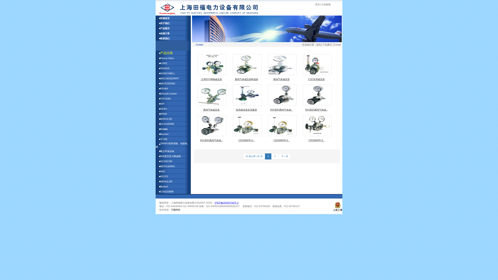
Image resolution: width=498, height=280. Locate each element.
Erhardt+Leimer (168, 93)
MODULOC (166, 119)
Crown (163, 129)
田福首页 (165, 18)
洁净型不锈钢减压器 (211, 79)
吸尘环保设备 (167, 151)
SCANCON (166, 161)
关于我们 (165, 23)
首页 (317, 4)
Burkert (164, 186)
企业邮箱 (326, 4)
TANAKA (164, 68)
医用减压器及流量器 (246, 109)
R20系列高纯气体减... (211, 140)
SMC (163, 171)
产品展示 (165, 28)
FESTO (164, 176)
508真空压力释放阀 (170, 156)
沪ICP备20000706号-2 (226, 202)
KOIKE (163, 63)
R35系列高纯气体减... (281, 109)
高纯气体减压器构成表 (246, 79)
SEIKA (163, 109)
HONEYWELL (167, 73)
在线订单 (165, 33)
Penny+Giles (167, 58)
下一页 (284, 156)
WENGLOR (166, 181)
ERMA (163, 114)
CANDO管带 (167, 191)
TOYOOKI (165, 98)
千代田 (163, 139)
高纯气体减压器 (281, 79)
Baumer (164, 134)
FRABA (164, 88)
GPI (162, 103)
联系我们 (165, 38)
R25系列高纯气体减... (316, 109)
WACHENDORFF (169, 78)
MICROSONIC (167, 83)
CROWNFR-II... (246, 140)
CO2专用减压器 (316, 79)
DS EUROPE (167, 124)
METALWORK (167, 166)
